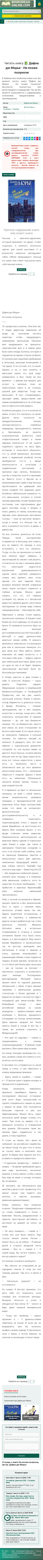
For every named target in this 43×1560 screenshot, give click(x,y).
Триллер (16, 109)
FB (27, 138)
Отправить (21, 1456)
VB (35, 138)
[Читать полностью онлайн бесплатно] (17, 3)
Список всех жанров (22, 16)
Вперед (21, 270)
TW (29, 138)
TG (24, 138)
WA (32, 138)
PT (37, 138)
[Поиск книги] (38, 11)
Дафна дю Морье (31, 103)
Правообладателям (9, 1555)
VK (40, 138)
